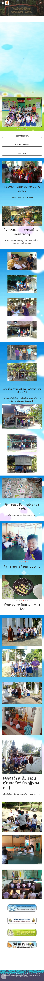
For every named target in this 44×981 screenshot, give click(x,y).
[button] (2, 3)
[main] (22, 189)
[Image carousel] (22, 113)
